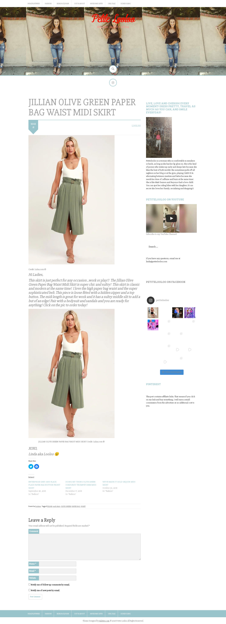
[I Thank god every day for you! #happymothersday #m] (165, 312)
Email (32, 571)
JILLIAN (49, 506)
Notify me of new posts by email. (45, 590)
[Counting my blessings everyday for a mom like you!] (177, 312)
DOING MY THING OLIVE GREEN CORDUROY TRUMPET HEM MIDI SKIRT (80, 484)
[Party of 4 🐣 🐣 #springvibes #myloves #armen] (177, 337)
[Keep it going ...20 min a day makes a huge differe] (165, 362)
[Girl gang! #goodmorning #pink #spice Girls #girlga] (153, 325)
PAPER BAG (76, 506)
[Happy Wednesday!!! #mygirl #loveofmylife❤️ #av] (189, 337)
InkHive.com (104, 621)
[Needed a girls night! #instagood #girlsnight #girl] (189, 325)
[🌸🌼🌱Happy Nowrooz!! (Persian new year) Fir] (153, 362)
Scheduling (126, 3)
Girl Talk (111, 3)
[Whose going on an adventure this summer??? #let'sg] (189, 312)
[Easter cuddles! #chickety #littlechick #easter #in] (165, 337)
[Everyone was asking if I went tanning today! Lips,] (177, 349)
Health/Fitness (34, 3)
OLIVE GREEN (66, 506)
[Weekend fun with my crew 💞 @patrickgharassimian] (153, 312)
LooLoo (136, 125)
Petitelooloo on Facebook (165, 282)
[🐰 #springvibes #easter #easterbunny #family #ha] (153, 349)
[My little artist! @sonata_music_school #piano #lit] (153, 337)
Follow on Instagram (173, 372)
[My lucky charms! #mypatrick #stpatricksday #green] (177, 362)
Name (32, 563)
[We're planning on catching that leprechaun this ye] (189, 362)
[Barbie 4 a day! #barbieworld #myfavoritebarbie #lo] (165, 325)
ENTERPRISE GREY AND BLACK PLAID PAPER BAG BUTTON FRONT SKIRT (44, 484)
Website (32, 578)
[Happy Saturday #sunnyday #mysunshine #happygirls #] (177, 325)
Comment (33, 531)
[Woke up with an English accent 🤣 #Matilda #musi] (189, 349)
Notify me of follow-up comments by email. (50, 584)
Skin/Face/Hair (63, 3)
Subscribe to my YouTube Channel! (161, 234)
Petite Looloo (113, 19)
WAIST (83, 506)
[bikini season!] (171, 218)
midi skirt (56, 506)
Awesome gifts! (96, 3)
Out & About (79, 3)
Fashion (48, 3)
